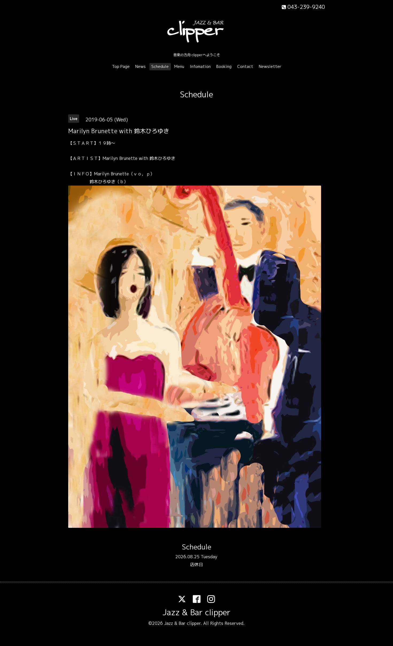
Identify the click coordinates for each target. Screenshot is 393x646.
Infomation (200, 66)
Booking (224, 66)
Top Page (121, 66)
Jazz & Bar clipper (196, 612)
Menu (179, 66)
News (140, 66)
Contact (245, 66)
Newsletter (270, 66)
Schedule (160, 66)
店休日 (196, 564)
